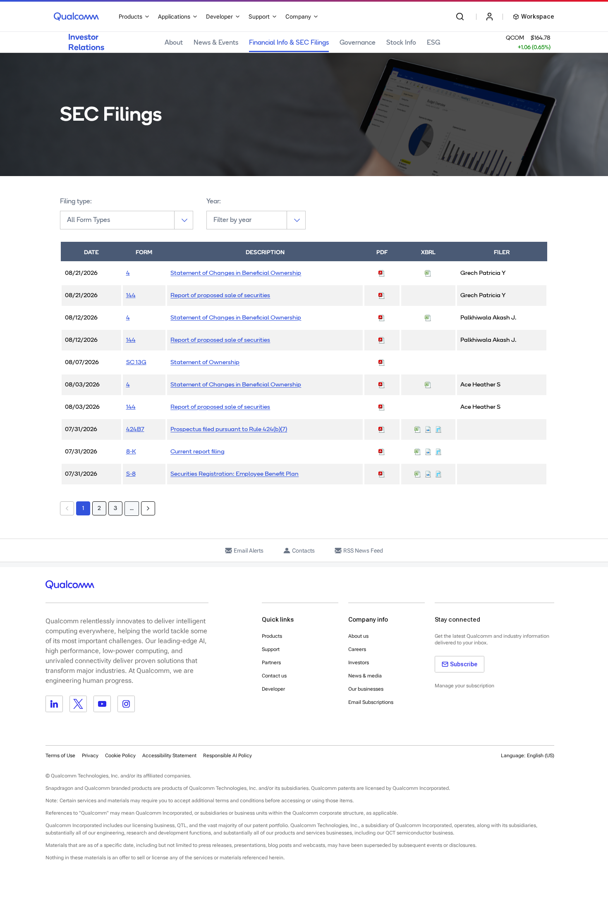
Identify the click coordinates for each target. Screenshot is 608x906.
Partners (271, 662)
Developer (273, 689)
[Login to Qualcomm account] (489, 16)
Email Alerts (248, 550)
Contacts (303, 550)
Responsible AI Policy (227, 755)
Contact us (274, 676)
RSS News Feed (363, 550)
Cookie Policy (120, 755)
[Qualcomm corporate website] (76, 16)
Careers (357, 649)
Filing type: (76, 201)
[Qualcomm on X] (78, 704)
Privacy (90, 755)
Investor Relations (86, 42)
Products (272, 636)
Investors (358, 662)
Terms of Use (60, 755)
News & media (365, 676)
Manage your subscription (464, 686)
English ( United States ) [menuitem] (517, 776)
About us (358, 636)
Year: (213, 201)
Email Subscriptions (370, 702)
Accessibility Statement (169, 755)
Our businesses (365, 689)
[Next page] (148, 508)
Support (271, 649)
